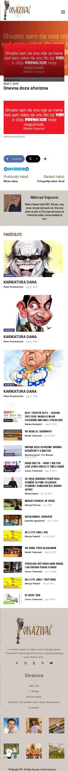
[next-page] (11, 405)
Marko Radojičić (34, 424)
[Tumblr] (34, 663)
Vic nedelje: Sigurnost (38, 431)
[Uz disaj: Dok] (13, 598)
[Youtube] (51, 663)
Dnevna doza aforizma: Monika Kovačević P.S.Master (43, 448)
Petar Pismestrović (13, 286)
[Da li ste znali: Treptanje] (13, 583)
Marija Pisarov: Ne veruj (40, 501)
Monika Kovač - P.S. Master (39, 455)
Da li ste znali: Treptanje (40, 579)
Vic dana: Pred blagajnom (40, 548)
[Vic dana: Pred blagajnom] (13, 551)
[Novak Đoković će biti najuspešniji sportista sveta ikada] (11, 725)
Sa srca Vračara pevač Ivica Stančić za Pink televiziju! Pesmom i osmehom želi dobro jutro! (43, 484)
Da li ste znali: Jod (36, 532)
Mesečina (9, 508)
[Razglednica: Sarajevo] (13, 520)
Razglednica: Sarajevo (38, 516)
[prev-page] (6, 405)
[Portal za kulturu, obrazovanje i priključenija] (17, 10)
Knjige (8, 571)
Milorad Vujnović (44, 197)
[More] (45, 158)
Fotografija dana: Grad (50, 181)
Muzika (8, 470)
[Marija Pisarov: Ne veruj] (13, 504)
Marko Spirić (31, 493)
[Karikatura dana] (34, 258)
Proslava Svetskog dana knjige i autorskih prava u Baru (44, 565)
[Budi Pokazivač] (11, 751)
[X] (42, 663)
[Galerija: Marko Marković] (56, 751)
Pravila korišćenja (48, 769)
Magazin (9, 524)
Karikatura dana (20, 282)
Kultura (8, 420)
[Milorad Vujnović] (13, 208)
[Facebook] (16, 663)
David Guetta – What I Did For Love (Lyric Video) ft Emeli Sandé (44, 464)
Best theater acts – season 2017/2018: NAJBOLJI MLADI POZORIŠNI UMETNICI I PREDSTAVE (44, 416)
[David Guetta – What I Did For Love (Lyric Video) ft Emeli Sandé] (13, 466)
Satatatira (9, 275)
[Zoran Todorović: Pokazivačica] (56, 725)
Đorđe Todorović (33, 435)
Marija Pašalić (32, 536)
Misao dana (11, 181)
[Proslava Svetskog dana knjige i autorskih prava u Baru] (13, 567)
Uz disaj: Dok (32, 595)
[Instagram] (25, 663)
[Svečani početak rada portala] (34, 751)
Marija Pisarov (32, 505)
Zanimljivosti (11, 439)
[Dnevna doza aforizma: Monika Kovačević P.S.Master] (13, 450)
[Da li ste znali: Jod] (13, 535)
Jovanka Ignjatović (35, 520)
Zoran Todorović (33, 470)
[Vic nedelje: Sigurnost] (13, 434)
